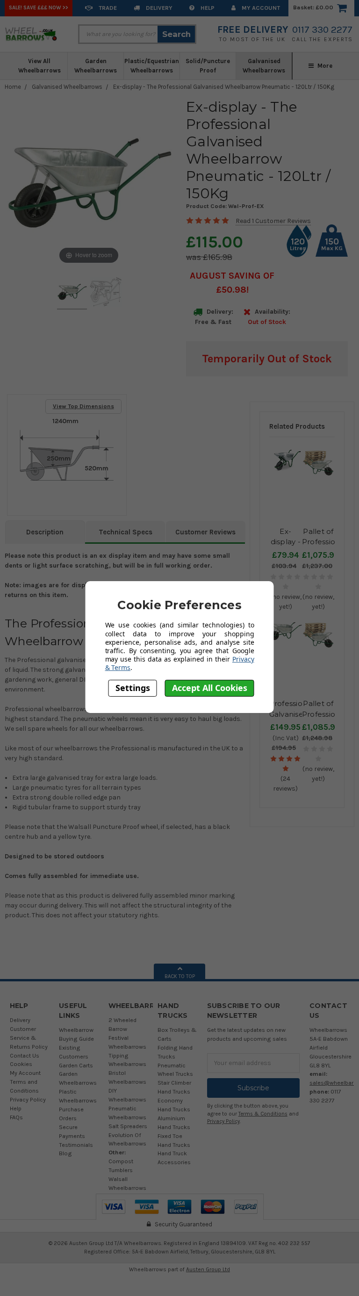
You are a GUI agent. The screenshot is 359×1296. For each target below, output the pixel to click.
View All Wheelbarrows (39, 66)
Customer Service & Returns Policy (29, 1037)
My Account (260, 7)
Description (45, 532)
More (324, 65)
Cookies (21, 1063)
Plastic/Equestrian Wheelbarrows (151, 66)
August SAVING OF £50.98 (232, 282)
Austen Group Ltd (208, 1269)
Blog (65, 1153)
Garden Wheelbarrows (95, 66)
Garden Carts (76, 1065)
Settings (132, 687)
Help (207, 7)
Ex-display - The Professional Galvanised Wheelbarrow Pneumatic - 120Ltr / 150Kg (223, 86)
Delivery (158, 7)
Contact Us (24, 1055)
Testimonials (76, 1144)
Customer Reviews (205, 532)
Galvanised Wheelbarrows (264, 66)
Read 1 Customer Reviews (273, 221)
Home (13, 86)
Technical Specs (125, 532)
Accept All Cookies (209, 687)
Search (176, 34)
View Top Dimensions (83, 406)
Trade (107, 7)
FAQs (16, 1117)
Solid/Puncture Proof (208, 66)
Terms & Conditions (262, 1114)
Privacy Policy (28, 1099)
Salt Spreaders (127, 1126)
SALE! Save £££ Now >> (38, 8)
